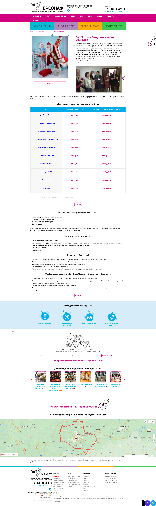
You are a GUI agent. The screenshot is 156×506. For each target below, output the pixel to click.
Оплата (35, 20)
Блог (81, 16)
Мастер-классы (60, 16)
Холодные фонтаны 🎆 (85, 385)
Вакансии (86, 490)
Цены (90, 16)
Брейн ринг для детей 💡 (116, 385)
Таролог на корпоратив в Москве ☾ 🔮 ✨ (40, 386)
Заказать (78, 204)
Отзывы (99, 16)
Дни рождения (58, 480)
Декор (73, 16)
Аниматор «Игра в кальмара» (74, 477)
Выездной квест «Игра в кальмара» (74, 481)
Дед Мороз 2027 (58, 484)
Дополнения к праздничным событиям (78, 368)
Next (124, 379)
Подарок (56, 476)
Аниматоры (37, 16)
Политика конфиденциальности (90, 485)
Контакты (110, 16)
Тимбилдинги (57, 494)
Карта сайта (86, 482)
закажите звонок (115, 11)
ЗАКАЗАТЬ (50, 83)
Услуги (48, 16)
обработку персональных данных (97, 496)
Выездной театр (58, 482)
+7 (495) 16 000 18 (115, 8)
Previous (31, 379)
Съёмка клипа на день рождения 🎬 (100, 385)
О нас (84, 478)
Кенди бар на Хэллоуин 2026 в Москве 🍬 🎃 (70, 386)
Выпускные (57, 478)
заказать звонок (45, 485)
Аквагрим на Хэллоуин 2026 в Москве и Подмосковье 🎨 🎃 (55, 387)
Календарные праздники (57, 491)
